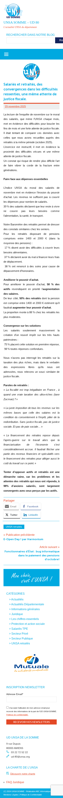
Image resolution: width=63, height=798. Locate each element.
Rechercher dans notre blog (30, 34)
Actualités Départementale (27, 604)
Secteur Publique (22, 638)
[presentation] (10, 663)
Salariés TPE (19, 628)
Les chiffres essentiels (25, 618)
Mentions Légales (11, 795)
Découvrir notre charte (22, 773)
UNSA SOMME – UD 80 (21, 22)
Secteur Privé (19, 633)
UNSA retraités (14, 526)
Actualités (17, 599)
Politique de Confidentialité (31, 795)
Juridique (17, 614)
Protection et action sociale (28, 623)
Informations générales (25, 609)
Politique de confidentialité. (17, 715)
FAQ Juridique (15, 782)
